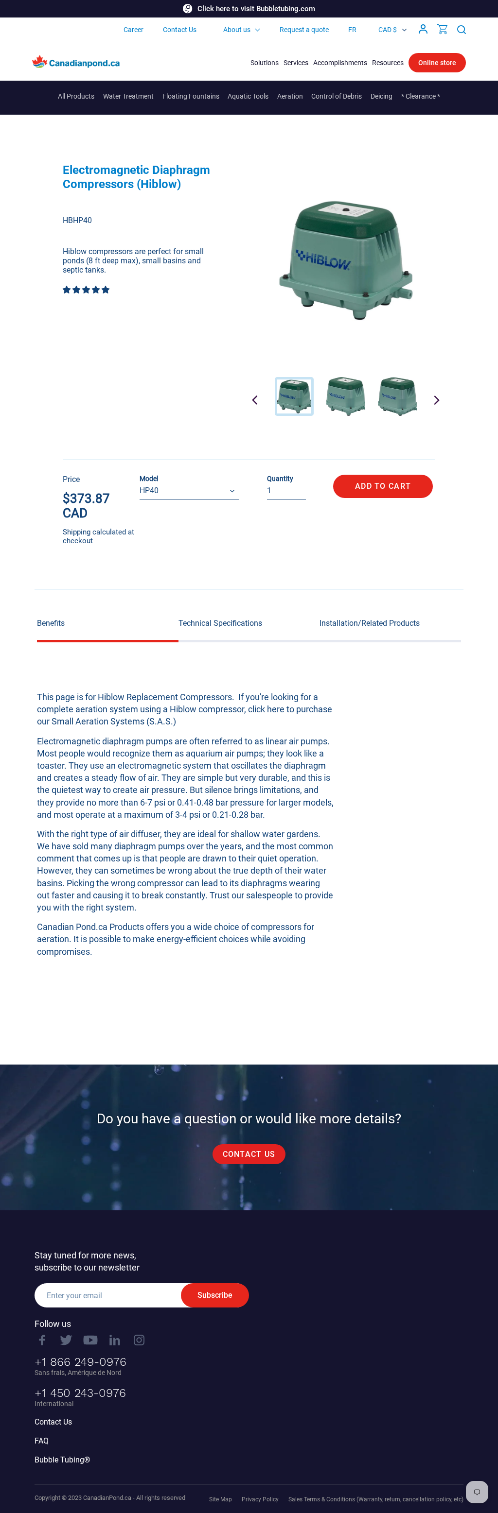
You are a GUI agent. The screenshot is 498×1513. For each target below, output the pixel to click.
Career (133, 30)
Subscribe (214, 1295)
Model (149, 478)
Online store (437, 63)
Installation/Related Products (370, 623)
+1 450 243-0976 (80, 1393)
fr (352, 30)
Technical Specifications (220, 623)
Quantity (280, 478)
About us (236, 30)
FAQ (42, 1440)
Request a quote (304, 30)
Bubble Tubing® (62, 1459)
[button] (87, 289)
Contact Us (179, 30)
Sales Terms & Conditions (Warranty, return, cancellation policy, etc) (375, 1499)
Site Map (220, 1499)
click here (266, 709)
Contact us (249, 1154)
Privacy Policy (260, 1499)
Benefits (51, 623)
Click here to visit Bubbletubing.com (256, 8)
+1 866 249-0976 (80, 1362)
